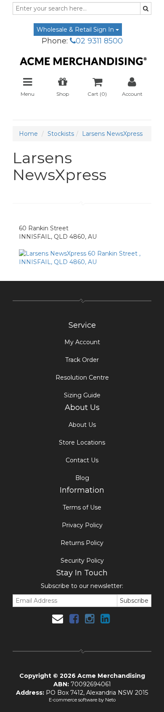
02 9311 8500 (99, 41)
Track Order (82, 360)
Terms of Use (82, 507)
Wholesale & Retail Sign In (76, 29)
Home (28, 134)
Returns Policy (82, 543)
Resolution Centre (82, 377)
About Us (82, 425)
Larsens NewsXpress (112, 134)
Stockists (61, 134)
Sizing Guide (82, 395)
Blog (82, 478)
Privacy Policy (82, 525)
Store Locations (82, 442)
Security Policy (82, 560)
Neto (110, 700)
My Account (82, 342)
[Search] (145, 8)
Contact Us (82, 460)
